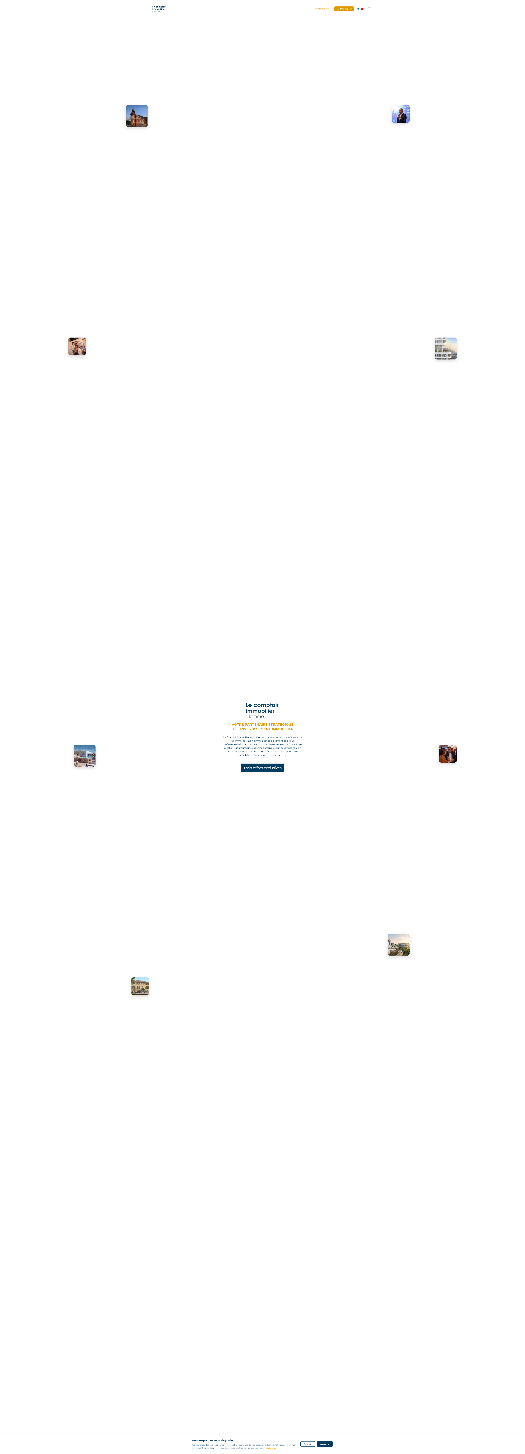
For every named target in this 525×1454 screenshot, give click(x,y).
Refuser (308, 1444)
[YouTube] (362, 8)
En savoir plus (269, 1448)
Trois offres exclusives (262, 768)
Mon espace (346, 9)
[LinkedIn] (358, 8)
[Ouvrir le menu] (369, 8)
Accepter (325, 1444)
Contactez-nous (323, 9)
